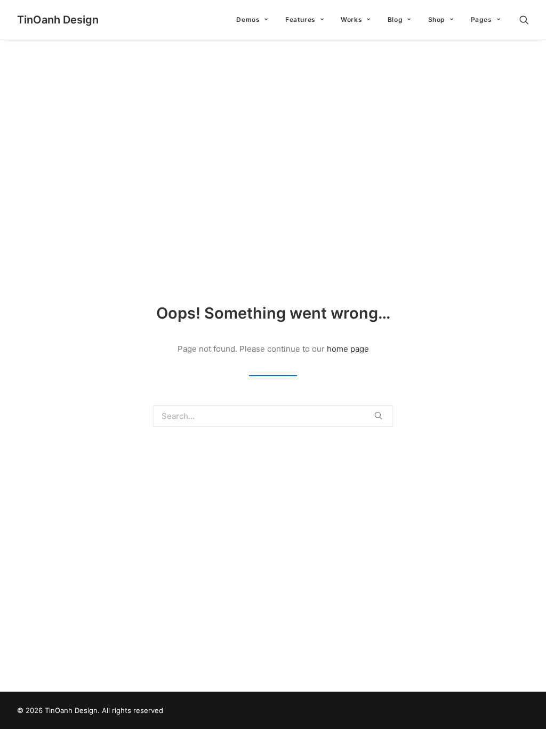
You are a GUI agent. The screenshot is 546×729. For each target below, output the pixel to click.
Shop (436, 19)
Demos (248, 19)
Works (351, 19)
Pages (481, 19)
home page (348, 349)
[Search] (524, 19)
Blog (395, 19)
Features (300, 19)
